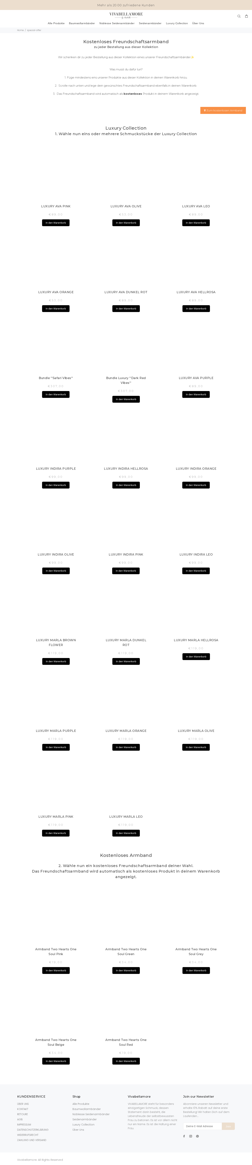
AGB (20, 1119)
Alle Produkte (81, 1104)
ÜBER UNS (23, 1104)
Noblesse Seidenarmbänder (91, 1114)
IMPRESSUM (24, 1124)
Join (228, 1126)
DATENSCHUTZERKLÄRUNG (33, 1130)
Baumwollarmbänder (87, 1109)
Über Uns (78, 1130)
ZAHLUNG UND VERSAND (31, 1140)
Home (20, 30)
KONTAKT (22, 1109)
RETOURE (22, 1114)
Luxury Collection (83, 1124)
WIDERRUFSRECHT (27, 1135)
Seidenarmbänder (85, 1119)
